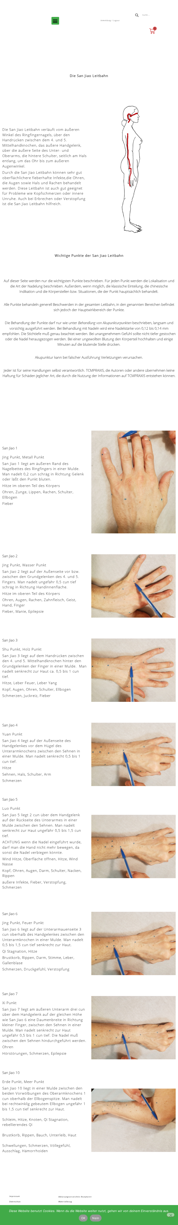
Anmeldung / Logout (110, 20)
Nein (95, 1218)
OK (83, 1218)
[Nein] (171, 1215)
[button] (55, 21)
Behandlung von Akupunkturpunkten (104, 322)
